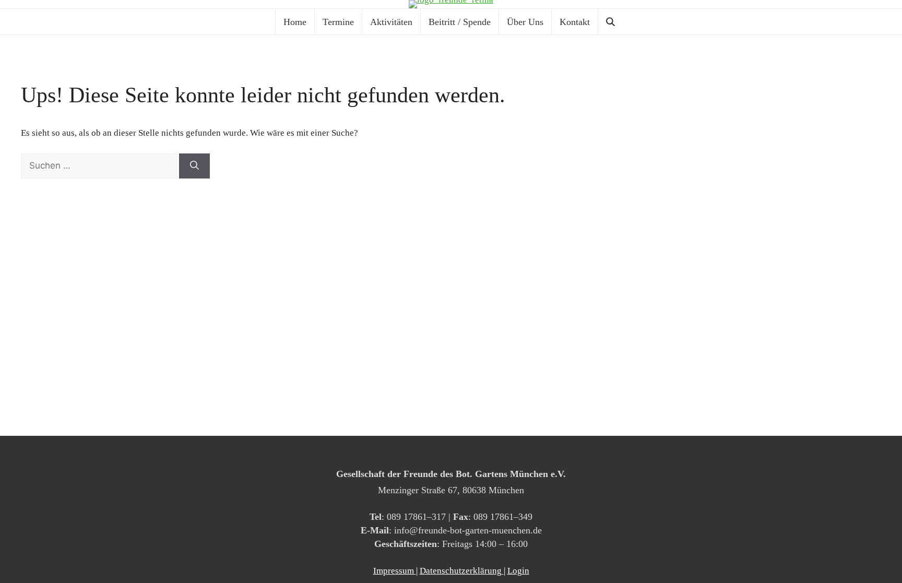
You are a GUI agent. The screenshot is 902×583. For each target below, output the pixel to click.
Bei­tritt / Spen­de (460, 22)
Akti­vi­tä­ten (391, 22)
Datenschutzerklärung (462, 571)
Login (518, 571)
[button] (612, 21)
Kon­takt (575, 22)
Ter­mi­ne (338, 22)
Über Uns (525, 22)
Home (294, 22)
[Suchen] (194, 166)
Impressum (394, 571)
